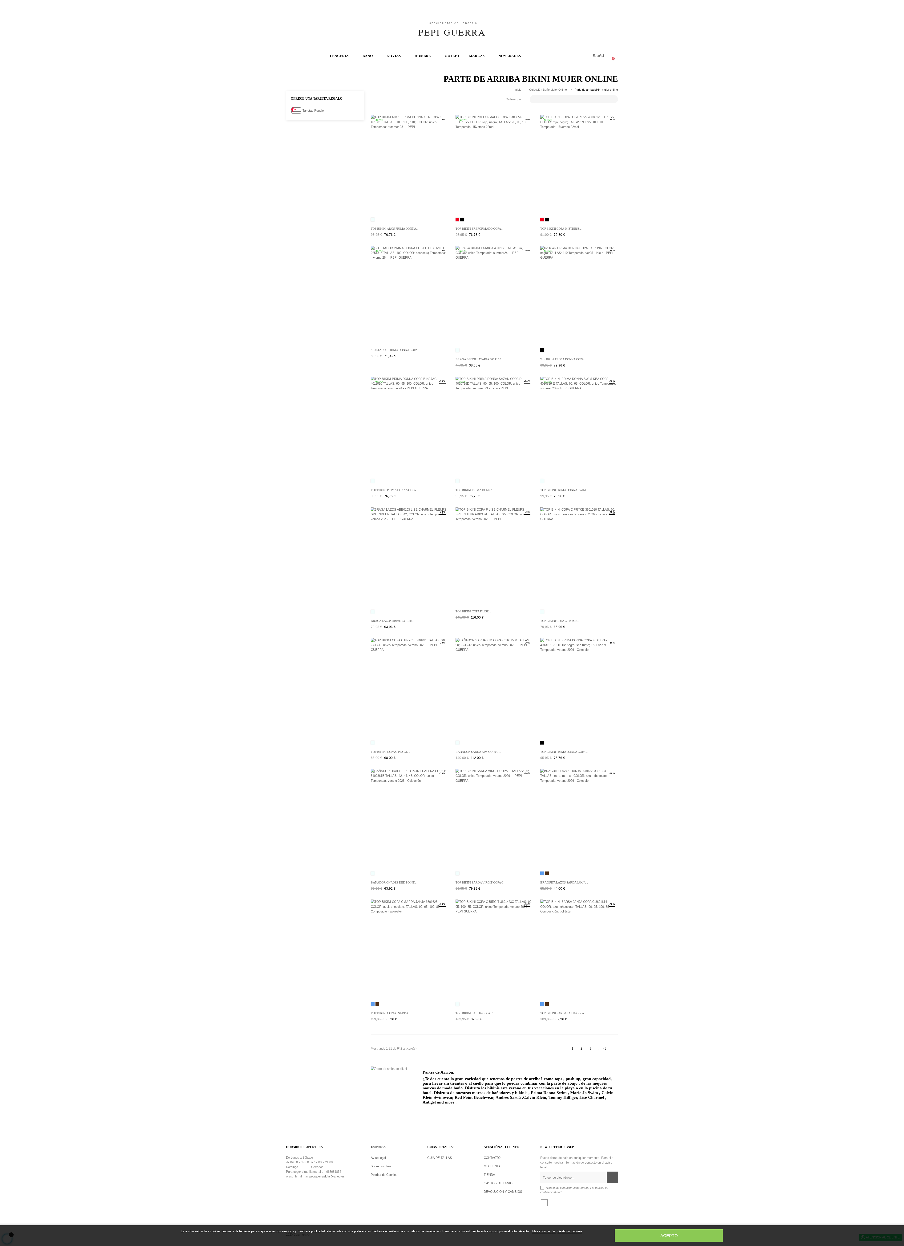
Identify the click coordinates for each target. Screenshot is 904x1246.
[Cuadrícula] (374, 99)
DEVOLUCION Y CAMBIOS (503, 1191)
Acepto (669, 1235)
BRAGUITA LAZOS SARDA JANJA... (564, 882)
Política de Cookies (384, 1175)
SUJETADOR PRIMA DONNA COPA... (395, 350)
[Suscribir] (612, 1177)
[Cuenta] (578, 55)
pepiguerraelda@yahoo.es (327, 1176)
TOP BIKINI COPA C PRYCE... (559, 621)
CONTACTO (492, 1158)
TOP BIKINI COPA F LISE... (473, 611)
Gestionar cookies (569, 1231)
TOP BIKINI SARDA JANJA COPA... (563, 1013)
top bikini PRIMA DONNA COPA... (563, 359)
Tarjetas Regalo (313, 110)
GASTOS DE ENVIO (498, 1183)
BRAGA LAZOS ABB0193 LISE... (392, 621)
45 (604, 1048)
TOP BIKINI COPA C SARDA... (390, 1013)
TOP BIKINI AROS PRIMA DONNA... (394, 228)
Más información (544, 1231)
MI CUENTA (492, 1166)
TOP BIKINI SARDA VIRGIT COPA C (480, 882)
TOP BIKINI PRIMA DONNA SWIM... (564, 490)
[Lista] (381, 99)
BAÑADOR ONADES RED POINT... (393, 882)
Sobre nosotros (381, 1166)
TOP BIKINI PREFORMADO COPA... (479, 228)
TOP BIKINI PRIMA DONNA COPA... (394, 490)
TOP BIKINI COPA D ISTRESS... (560, 228)
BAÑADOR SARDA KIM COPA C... (478, 751)
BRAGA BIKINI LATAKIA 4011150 (478, 359)
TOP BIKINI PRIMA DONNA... (475, 490)
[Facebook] (544, 1203)
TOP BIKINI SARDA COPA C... (475, 1013)
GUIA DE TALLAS (439, 1158)
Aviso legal (378, 1158)
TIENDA (489, 1175)
